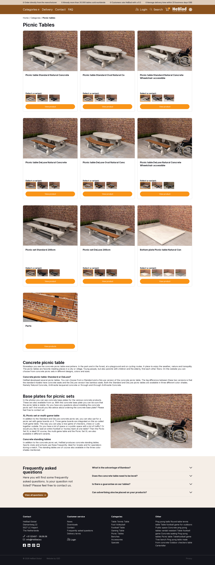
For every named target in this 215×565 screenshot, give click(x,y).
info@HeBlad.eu (33, 539)
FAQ (70, 9)
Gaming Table (117, 530)
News (69, 521)
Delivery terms (74, 533)
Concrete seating (169, 533)
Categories (30, 9)
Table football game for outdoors (176, 524)
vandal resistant (169, 530)
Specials (115, 542)
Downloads (72, 524)
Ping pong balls (162, 521)
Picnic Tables (117, 533)
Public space (161, 527)
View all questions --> (35, 495)
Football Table (118, 527)
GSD (58, 558)
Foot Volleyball (118, 524)
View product (50, 107)
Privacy (189, 558)
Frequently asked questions (80, 530)
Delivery (47, 9)
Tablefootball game (182, 536)
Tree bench (161, 539)
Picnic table (167, 536)
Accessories (117, 539)
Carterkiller (160, 545)
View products (50, 346)
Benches (115, 536)
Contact (60, 9)
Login (73, 539)
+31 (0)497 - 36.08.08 (36, 536)
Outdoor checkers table (181, 542)
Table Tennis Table (120, 521)
